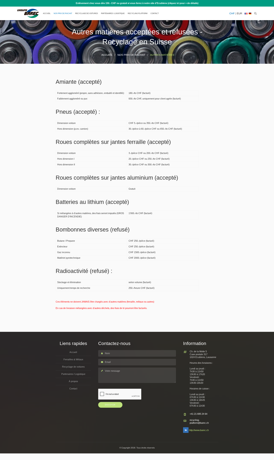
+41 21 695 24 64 (198, 414)
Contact (155, 13)
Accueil (47, 13)
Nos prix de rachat (63, 13)
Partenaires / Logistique (113, 13)
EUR (239, 13)
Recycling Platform (137, 13)
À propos (73, 381)
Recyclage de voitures (86, 13)
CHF (232, 13)
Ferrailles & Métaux (73, 359)
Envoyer (110, 405)
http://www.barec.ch (199, 430)
